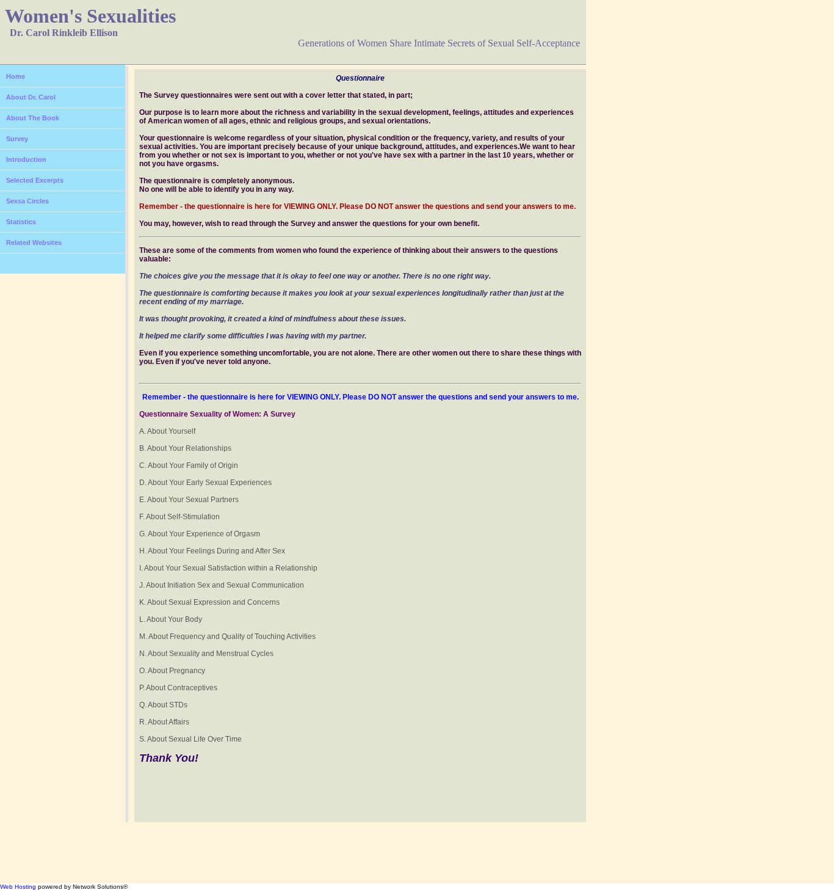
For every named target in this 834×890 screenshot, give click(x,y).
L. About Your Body (170, 619)
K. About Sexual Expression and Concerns (209, 602)
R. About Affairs (164, 722)
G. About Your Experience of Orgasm (199, 534)
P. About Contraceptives (178, 688)
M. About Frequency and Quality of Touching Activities (227, 636)
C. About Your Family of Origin (188, 465)
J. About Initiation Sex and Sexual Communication (221, 585)
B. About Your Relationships (185, 448)
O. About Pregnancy (172, 670)
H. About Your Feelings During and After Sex (212, 551)
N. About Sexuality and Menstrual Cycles (206, 653)
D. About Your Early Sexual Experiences (205, 482)
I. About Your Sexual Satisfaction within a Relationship (228, 568)
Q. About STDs (163, 705)
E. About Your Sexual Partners (189, 499)
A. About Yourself (167, 431)
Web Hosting (18, 886)
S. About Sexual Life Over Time (190, 739)
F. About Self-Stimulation (179, 516)
